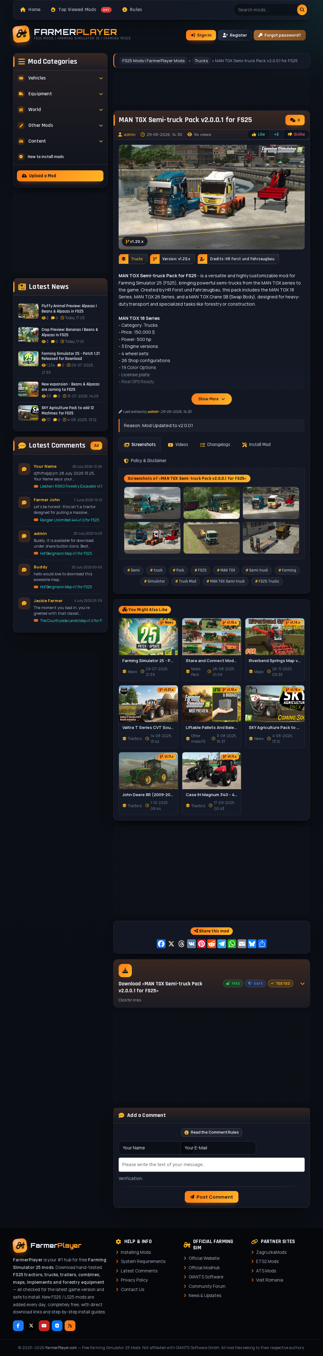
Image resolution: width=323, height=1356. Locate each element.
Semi (135, 570)
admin (130, 134)
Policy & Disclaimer (149, 461)
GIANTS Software (206, 1277)
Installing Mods (136, 1252)
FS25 (202, 570)
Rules (136, 9)
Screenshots (144, 445)
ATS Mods (266, 1271)
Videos (181, 445)
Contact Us (132, 1289)
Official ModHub (204, 1268)
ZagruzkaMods (271, 1252)
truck (158, 570)
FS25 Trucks (269, 581)
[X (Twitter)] (31, 1325)
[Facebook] (18, 1325)
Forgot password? (283, 35)
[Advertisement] (60, 232)
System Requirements (143, 1261)
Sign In (204, 35)
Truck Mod (187, 581)
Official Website (204, 1258)
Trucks (201, 60)
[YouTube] (44, 1325)
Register (238, 35)
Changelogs (218, 445)
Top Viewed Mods (83, 9)
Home (34, 9)
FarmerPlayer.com (61, 1347)
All (96, 445)
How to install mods (46, 157)
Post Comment (215, 1197)
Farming (289, 570)
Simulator (156, 581)
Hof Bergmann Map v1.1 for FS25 (66, 553)
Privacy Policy (134, 1280)
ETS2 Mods (267, 1261)
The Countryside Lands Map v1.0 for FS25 (71, 620)
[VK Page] (57, 1325)
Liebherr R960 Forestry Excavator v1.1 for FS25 (71, 486)
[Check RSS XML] (70, 1325)
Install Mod (260, 445)
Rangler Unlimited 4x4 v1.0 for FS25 (69, 520)
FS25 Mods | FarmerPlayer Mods (153, 60)
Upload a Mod (42, 176)
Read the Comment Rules (215, 1132)
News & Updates (205, 1295)
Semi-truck (258, 570)
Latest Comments (139, 1271)
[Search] (302, 9)
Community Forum (207, 1286)
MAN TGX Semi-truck (227, 581)
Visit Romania (269, 1280)
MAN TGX (227, 570)
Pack (180, 570)
